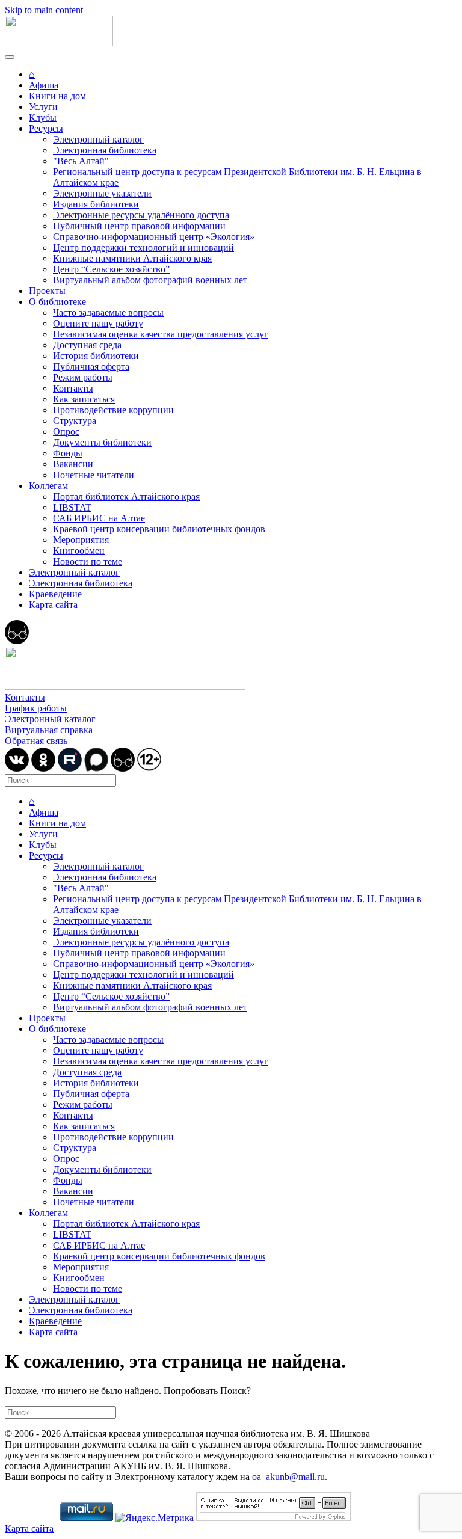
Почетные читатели (93, 475)
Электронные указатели (102, 193)
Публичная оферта (91, 366)
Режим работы (82, 377)
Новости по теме (87, 561)
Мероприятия (81, 540)
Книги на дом (57, 96)
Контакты (73, 388)
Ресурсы (46, 128)
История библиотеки (96, 356)
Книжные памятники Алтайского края (132, 258)
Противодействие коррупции (113, 410)
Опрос (66, 431)
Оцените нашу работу (98, 323)
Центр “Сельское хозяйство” (111, 269)
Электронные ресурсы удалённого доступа (141, 215)
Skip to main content (44, 10)
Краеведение (55, 594)
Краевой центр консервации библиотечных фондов (159, 529)
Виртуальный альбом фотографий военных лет (150, 280)
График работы (36, 708)
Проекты (47, 291)
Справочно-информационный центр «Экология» (153, 237)
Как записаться (84, 399)
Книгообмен (79, 550)
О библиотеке (57, 301)
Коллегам (48, 486)
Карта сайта (53, 605)
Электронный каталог (98, 139)
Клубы (43, 117)
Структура (74, 421)
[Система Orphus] (273, 1518)
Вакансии (73, 464)
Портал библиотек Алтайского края (126, 496)
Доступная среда (87, 345)
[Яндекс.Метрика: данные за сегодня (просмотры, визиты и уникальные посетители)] (155, 1518)
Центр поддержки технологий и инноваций (143, 247)
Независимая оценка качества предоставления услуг (160, 334)
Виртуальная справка (49, 730)
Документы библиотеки (102, 442)
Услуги (43, 107)
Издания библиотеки (96, 204)
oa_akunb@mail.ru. (289, 1477)
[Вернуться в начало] (59, 43)
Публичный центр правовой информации (139, 226)
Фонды (67, 453)
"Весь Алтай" (81, 161)
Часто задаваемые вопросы (108, 312)
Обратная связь (36, 741)
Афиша (43, 85)
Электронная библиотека (104, 150)
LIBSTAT (72, 507)
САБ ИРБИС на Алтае (99, 518)
